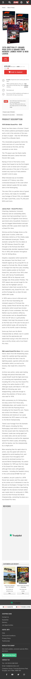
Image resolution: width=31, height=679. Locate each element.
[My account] (21, 2)
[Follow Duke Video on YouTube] (12, 675)
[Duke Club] (6, 102)
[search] (10, 2)
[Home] (16, 3)
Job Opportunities (7, 625)
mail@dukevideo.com (12, 666)
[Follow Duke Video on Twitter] (18, 675)
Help (3, 633)
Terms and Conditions (9, 635)
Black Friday (11, 7)
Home (3, 7)
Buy (10, 593)
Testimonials (6, 641)
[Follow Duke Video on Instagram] (24, 675)
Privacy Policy (6, 638)
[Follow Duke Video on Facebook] (6, 675)
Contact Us (5, 617)
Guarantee (5, 620)
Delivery (4, 622)
